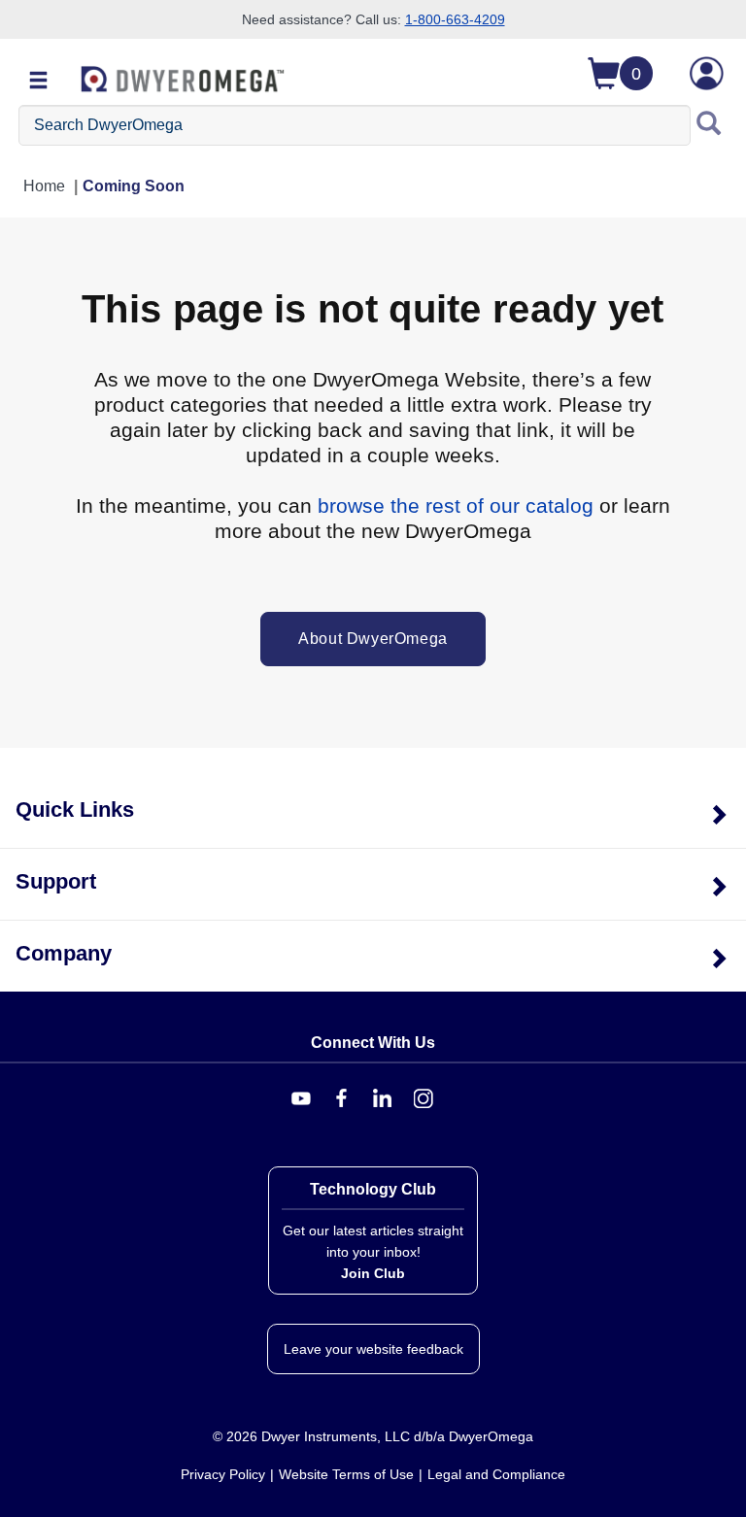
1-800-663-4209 (455, 19)
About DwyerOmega (373, 638)
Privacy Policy (223, 1474)
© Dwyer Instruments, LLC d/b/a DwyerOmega (373, 1436)
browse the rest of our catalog (455, 505)
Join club (373, 1273)
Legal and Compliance (496, 1474)
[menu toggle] (39, 81)
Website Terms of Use (346, 1474)
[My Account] (707, 73)
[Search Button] (709, 125)
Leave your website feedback (373, 1349)
